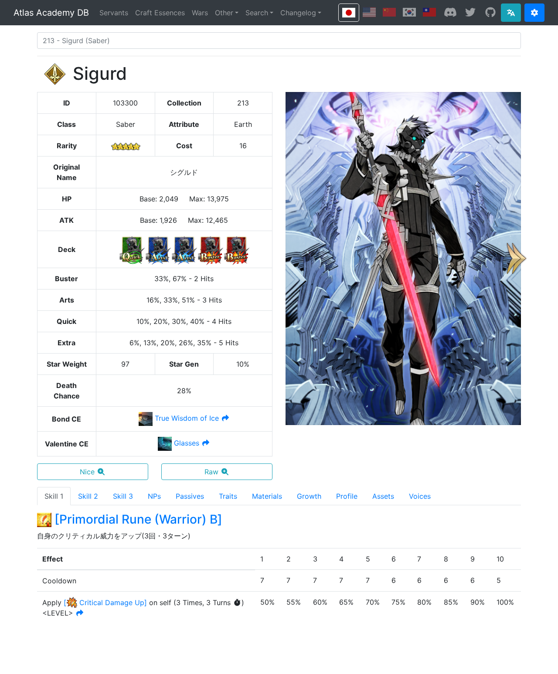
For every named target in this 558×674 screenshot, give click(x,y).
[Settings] (534, 12)
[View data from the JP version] (348, 12)
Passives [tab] (190, 496)
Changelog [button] (298, 12)
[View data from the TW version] (429, 12)
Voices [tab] (420, 496)
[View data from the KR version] (409, 12)
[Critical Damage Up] (105, 602)
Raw (211, 471)
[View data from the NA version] (369, 12)
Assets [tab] (383, 496)
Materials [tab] (267, 496)
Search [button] (256, 12)
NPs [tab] (154, 496)
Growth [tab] (309, 496)
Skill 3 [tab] (123, 496)
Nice (87, 471)
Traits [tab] (228, 496)
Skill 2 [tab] (88, 496)
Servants (113, 12)
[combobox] (279, 40)
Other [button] (224, 12)
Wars (200, 12)
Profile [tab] (346, 496)
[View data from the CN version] (389, 12)
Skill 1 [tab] (53, 496)
